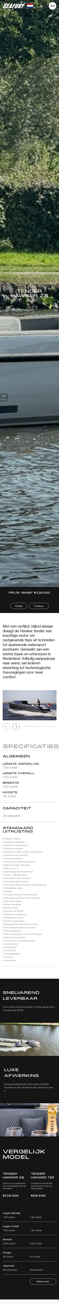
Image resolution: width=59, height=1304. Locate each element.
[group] (29, 705)
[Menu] (52, 6)
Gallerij (14, 582)
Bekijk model (43, 1281)
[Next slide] (16, 726)
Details (44, 582)
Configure (39, 606)
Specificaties (29, 582)
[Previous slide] (6, 726)
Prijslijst (18, 606)
